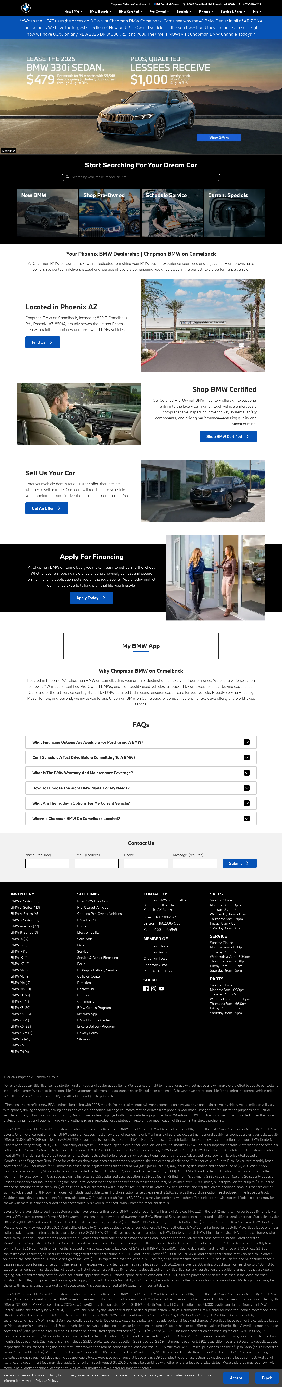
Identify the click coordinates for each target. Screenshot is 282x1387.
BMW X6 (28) (21, 1026)
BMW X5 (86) (21, 1014)
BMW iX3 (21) (21, 963)
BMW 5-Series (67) (25, 920)
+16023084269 (165, 917)
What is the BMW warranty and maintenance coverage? (82, 772)
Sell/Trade (85, 938)
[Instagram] (153, 988)
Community (85, 1001)
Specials (182, 11)
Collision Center (89, 976)
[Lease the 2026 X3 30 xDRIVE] (141, 96)
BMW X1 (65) (20, 995)
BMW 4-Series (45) (25, 913)
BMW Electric (99, 11)
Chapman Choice (156, 946)
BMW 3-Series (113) (25, 907)
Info (255, 11)
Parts (81, 963)
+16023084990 (168, 923)
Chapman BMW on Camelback (128, 4)
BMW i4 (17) (19, 938)
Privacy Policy (87, 1033)
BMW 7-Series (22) (25, 926)
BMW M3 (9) (20, 976)
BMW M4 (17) (21, 982)
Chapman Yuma (155, 964)
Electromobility (88, 932)
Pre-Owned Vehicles (92, 907)
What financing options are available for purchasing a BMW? (87, 742)
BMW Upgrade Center (93, 1020)
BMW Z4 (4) (20, 1051)
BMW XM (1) (20, 1045)
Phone (129, 855)
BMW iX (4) (19, 957)
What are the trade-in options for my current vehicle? (81, 803)
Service (82, 951)
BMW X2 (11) (20, 1001)
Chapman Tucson (156, 958)
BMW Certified (129, 11)
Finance (204, 11)
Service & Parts (231, 11)
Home (81, 926)
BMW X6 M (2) (21, 1033)
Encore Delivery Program (96, 1026)
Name (38, 855)
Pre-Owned (158, 11)
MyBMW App (87, 1014)
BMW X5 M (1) (21, 1020)
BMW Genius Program (94, 1007)
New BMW (72, 11)
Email (87, 855)
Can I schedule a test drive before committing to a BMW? (83, 757)
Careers (83, 995)
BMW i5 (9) (19, 945)
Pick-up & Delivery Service (97, 970)
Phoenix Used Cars (157, 971)
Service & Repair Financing (97, 957)
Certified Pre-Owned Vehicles (99, 913)
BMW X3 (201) (21, 1007)
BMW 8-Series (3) (24, 932)
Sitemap (83, 1039)
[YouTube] (161, 988)
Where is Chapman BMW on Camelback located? (76, 818)
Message (188, 855)
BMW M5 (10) (21, 989)
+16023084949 (165, 929)
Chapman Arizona (156, 952)
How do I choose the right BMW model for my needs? (81, 787)
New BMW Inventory (92, 901)
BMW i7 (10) (19, 951)
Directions (84, 982)
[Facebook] (146, 988)
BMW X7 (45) (20, 1039)
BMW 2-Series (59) (25, 901)
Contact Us (85, 989)
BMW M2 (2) (20, 970)
